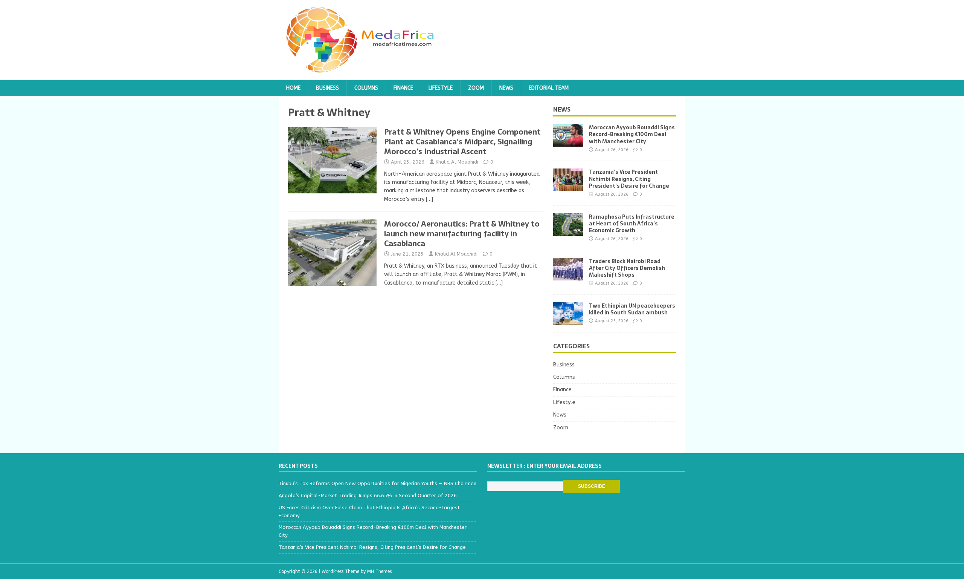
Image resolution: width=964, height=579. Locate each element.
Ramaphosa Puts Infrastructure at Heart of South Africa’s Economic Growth (631, 223)
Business (327, 88)
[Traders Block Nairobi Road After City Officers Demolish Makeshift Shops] (568, 276)
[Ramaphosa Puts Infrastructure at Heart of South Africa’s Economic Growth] (568, 231)
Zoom (476, 88)
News (506, 88)
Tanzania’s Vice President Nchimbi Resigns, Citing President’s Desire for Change (629, 179)
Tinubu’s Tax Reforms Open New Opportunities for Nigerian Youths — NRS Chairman (377, 483)
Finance (403, 88)
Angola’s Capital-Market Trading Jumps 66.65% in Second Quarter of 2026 (368, 495)
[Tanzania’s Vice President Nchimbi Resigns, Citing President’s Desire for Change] (568, 187)
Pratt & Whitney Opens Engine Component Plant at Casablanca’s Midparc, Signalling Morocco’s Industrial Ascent (462, 142)
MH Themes (379, 571)
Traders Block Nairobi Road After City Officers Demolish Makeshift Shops (627, 268)
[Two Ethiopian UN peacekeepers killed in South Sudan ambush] (568, 320)
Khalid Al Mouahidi (457, 162)
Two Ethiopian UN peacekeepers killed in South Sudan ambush (632, 309)
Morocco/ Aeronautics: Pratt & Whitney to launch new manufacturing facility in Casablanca (462, 234)
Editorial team (549, 88)
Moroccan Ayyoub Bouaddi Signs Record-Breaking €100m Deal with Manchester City (632, 134)
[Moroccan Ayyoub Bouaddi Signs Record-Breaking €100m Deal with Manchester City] (568, 142)
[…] (429, 199)
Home (293, 88)
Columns (366, 88)
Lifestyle (441, 88)
